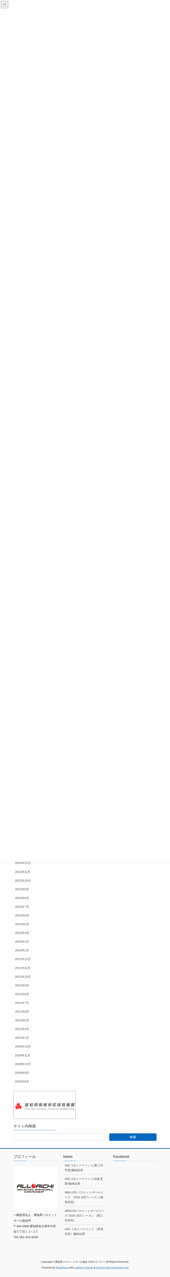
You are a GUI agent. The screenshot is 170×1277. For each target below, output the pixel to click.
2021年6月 (22, 1011)
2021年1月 (22, 1037)
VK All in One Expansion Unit (112, 1267)
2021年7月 (22, 1002)
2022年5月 (22, 924)
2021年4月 (22, 1029)
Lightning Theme (83, 1267)
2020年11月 (22, 1055)
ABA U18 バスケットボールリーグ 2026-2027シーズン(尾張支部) (84, 1197)
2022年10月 (23, 880)
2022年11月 (22, 872)
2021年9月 (22, 985)
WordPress (62, 1267)
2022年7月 (22, 906)
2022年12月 (23, 863)
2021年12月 (23, 959)
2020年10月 (23, 1064)
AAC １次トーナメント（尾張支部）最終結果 (84, 1231)
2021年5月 (22, 1020)
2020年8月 (22, 1081)
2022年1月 (22, 950)
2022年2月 (22, 941)
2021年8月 (22, 994)
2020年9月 (22, 1072)
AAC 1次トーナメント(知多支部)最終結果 (84, 1181)
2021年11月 (22, 968)
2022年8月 (22, 898)
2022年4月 (22, 933)
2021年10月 (23, 976)
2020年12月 (23, 1046)
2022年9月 (22, 889)
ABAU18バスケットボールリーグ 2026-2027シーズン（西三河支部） (85, 1215)
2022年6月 (22, 915)
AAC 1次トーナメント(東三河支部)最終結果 (84, 1168)
